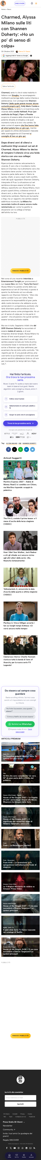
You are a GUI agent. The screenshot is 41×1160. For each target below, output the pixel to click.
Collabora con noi (20, 1116)
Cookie (30, 1114)
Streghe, (15, 95)
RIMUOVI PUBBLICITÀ (20, 271)
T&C (4, 1116)
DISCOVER (19, 3)
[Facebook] (8, 449)
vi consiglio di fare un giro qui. (16, 134)
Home (3, 9)
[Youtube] (14, 1148)
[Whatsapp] (20, 449)
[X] (14, 449)
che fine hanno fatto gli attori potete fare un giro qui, (20, 126)
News (9, 9)
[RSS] (34, 1148)
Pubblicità (32, 1116)
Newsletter (7, 1126)
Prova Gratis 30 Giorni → (14, 1122)
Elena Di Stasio (24, 51)
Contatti (15, 1114)
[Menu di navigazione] (36, 3)
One (19, 443)
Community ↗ (9, 1129)
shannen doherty (29, 443)
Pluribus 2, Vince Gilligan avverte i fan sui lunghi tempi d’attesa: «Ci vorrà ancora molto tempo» (19, 626)
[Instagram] (18, 1148)
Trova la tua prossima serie (20, 423)
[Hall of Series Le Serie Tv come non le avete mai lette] (3, 3)
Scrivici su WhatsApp (22, 724)
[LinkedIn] (26, 449)
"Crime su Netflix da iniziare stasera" (20, 717)
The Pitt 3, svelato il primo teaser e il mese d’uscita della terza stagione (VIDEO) (20, 521)
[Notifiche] (32, 3)
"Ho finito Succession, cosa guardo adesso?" (19, 710)
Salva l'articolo (8, 86)
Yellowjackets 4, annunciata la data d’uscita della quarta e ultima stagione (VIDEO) (20, 592)
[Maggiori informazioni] (31, 55)
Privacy (22, 1114)
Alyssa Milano (11, 443)
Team (10, 1116)
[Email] (32, 449)
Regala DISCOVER (11, 1140)
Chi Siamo (6, 1114)
